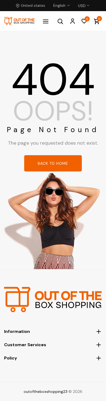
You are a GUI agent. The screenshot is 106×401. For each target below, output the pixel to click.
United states (33, 5)
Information (17, 331)
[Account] (72, 21)
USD (82, 2)
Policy (10, 358)
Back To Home (53, 163)
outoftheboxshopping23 (45, 391)
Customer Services (25, 345)
